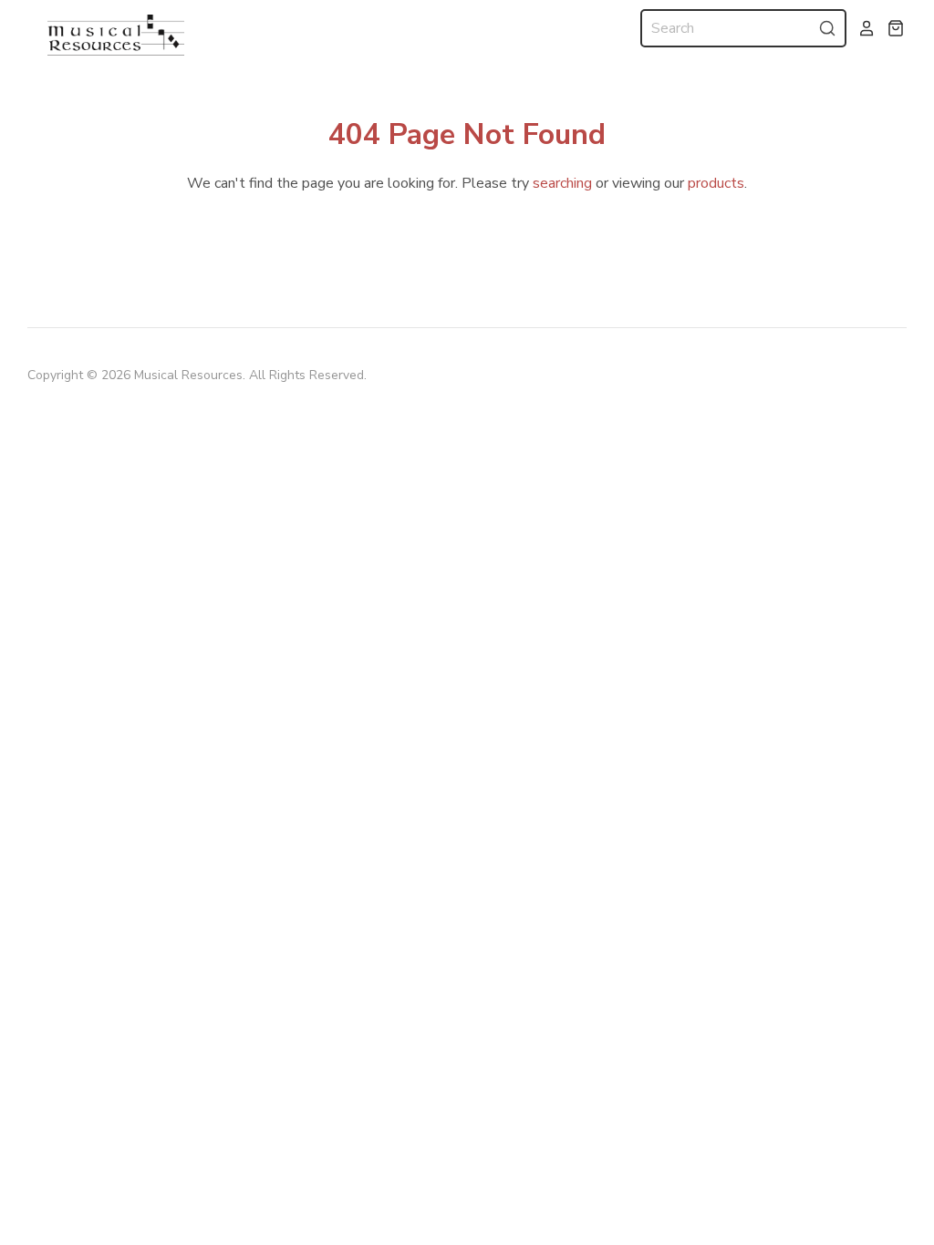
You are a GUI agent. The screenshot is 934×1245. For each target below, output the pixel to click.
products (716, 183)
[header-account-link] (861, 28)
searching (562, 183)
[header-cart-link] (890, 28)
